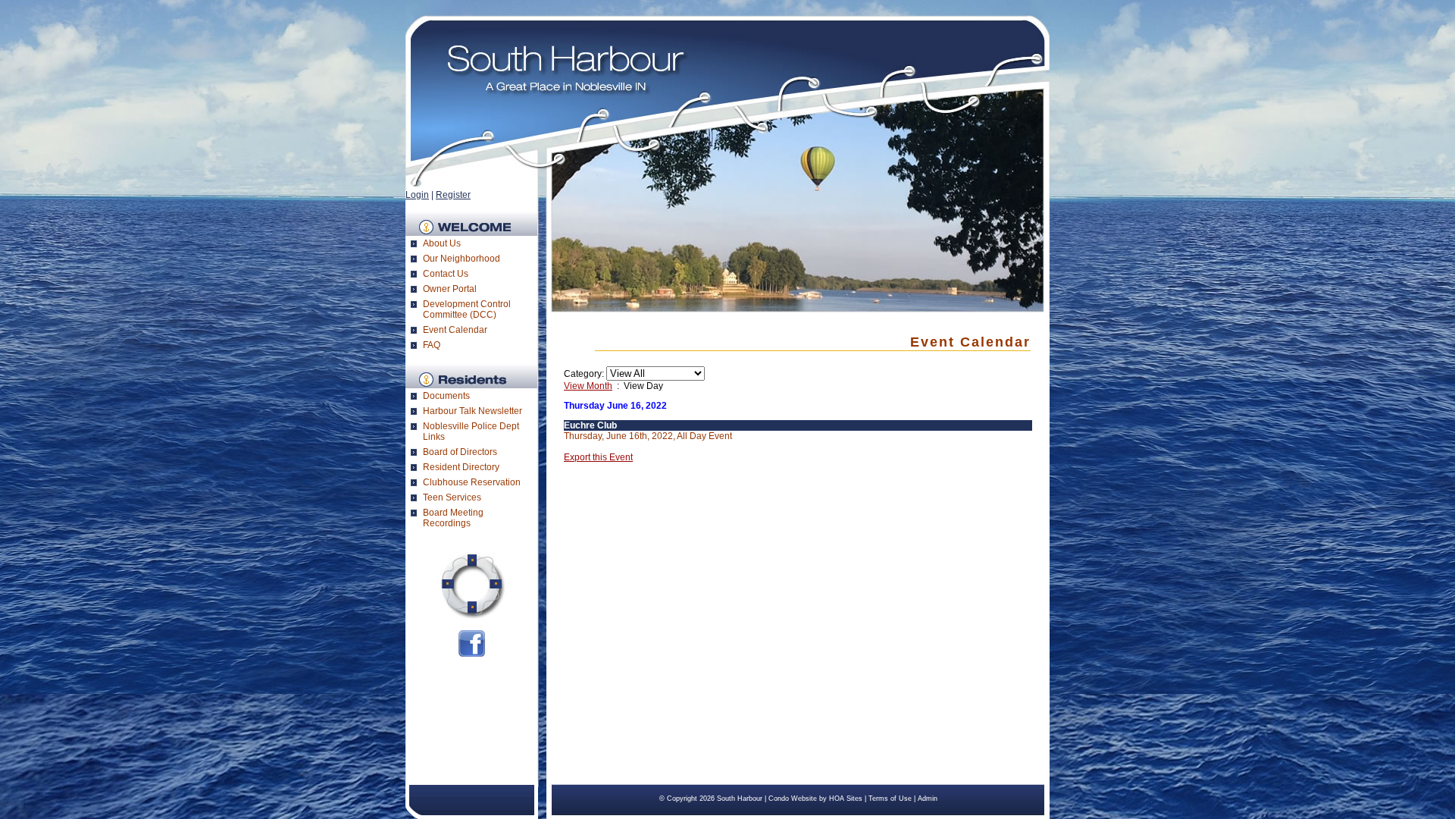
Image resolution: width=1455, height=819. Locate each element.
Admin (927, 798)
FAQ (431, 345)
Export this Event (598, 457)
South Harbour (739, 798)
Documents (446, 396)
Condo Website (792, 798)
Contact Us (445, 273)
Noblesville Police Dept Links (471, 431)
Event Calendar (455, 330)
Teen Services (452, 497)
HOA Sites (845, 798)
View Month (588, 386)
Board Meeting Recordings (453, 518)
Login (417, 195)
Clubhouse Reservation (472, 482)
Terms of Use (890, 798)
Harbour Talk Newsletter (472, 411)
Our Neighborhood (461, 258)
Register (453, 195)
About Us (442, 243)
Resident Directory (461, 467)
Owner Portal (450, 289)
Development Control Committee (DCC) (467, 309)
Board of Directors (460, 452)
